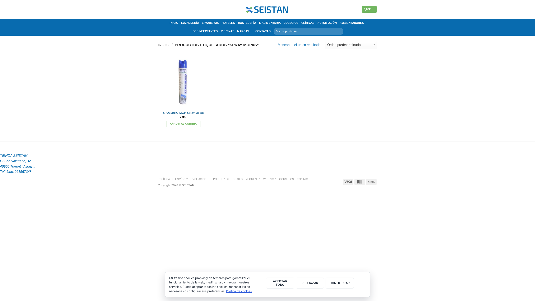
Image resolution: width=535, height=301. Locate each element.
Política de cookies (228, 179)
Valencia (269, 179)
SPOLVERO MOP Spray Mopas (183, 112)
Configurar (340, 283)
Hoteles (228, 22)
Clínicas (308, 22)
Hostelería (247, 22)
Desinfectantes (205, 31)
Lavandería (190, 22)
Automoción (327, 22)
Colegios (291, 22)
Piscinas (227, 31)
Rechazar (310, 283)
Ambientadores (352, 22)
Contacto (263, 31)
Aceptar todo (280, 282)
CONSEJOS (286, 179)
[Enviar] (339, 31)
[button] (369, 9)
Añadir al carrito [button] (183, 123)
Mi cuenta (253, 179)
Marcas (243, 31)
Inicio (174, 22)
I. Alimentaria (270, 22)
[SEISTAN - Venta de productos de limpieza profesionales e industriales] (267, 9)
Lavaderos (210, 22)
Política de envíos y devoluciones (184, 179)
